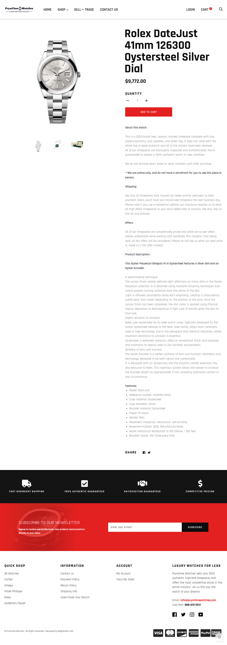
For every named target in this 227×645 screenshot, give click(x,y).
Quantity (133, 93)
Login (190, 9)
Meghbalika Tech (65, 631)
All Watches (11, 574)
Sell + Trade (84, 9)
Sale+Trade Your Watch (74, 597)
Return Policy (68, 585)
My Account (123, 574)
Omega (8, 585)
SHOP (61, 9)
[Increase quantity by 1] (146, 100)
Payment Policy (69, 579)
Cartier (8, 579)
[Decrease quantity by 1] (127, 100)
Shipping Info (68, 591)
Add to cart (148, 112)
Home (47, 9)
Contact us (109, 9)
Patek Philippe (13, 591)
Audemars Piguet (15, 603)
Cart (206, 9)
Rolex (7, 597)
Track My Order (125, 579)
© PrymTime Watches (14, 631)
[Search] (221, 9)
